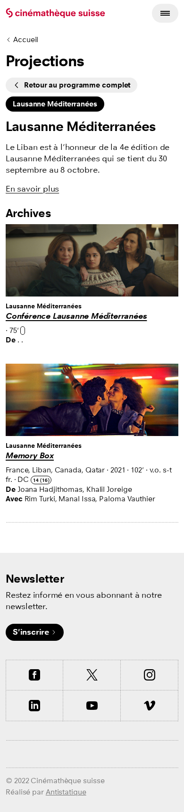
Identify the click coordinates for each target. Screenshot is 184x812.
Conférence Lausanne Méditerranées (76, 316)
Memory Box (30, 456)
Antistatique (66, 791)
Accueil (25, 39)
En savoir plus (32, 189)
